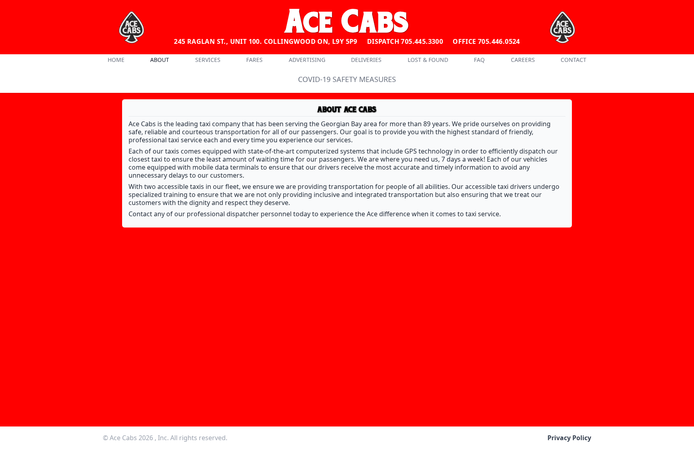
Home (116, 60)
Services (207, 60)
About (159, 60)
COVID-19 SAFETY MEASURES (347, 79)
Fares (254, 60)
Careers (523, 60)
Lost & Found (428, 60)
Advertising (307, 60)
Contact (573, 60)
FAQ (479, 60)
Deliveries (366, 60)
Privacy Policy (569, 437)
